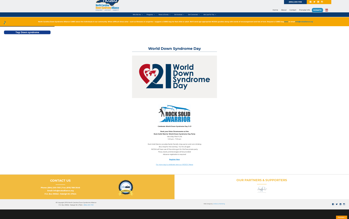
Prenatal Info (304, 10)
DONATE (317, 10)
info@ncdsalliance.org (304, 22)
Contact (292, 10)
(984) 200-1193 (295, 2)
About (283, 10)
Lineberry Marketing (219, 203)
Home (275, 10)
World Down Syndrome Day (174, 48)
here (286, 22)
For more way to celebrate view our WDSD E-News (174, 164)
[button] (180, 189)
